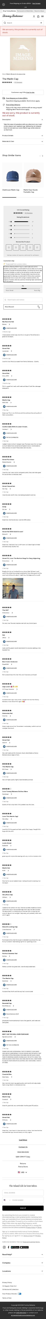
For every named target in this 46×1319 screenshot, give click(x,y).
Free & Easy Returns (13, 105)
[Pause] (3, 4)
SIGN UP (23, 1208)
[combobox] (6, 1200)
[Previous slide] (40, 155)
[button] (24, 7)
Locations (6, 1271)
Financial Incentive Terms (31, 1242)
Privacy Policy (31, 1227)
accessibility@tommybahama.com (23, 1315)
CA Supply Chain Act (9, 1286)
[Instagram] (4, 1247)
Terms (39, 1227)
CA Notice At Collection (10, 1289)
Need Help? (7, 1254)
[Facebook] (9, 1247)
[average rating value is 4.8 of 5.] (7, 82)
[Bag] (38, 16)
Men (3, 74)
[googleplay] (15, 1247)
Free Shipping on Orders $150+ (17, 98)
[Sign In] (34, 16)
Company (6, 1263)
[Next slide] (43, 155)
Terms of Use (27, 1236)
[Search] (41, 22)
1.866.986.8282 (21, 1313)
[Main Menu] (42, 16)
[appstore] (24, 1247)
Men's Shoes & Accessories (15, 74)
